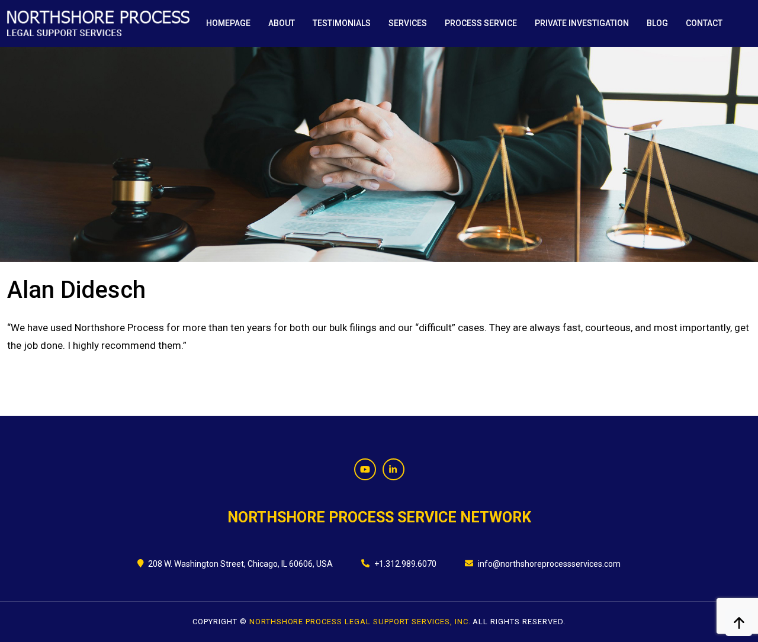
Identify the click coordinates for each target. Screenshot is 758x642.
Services (407, 23)
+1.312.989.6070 (405, 564)
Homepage (228, 23)
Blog (657, 23)
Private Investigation (582, 23)
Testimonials (342, 23)
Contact (704, 23)
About (281, 23)
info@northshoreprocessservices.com (549, 564)
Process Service (481, 23)
